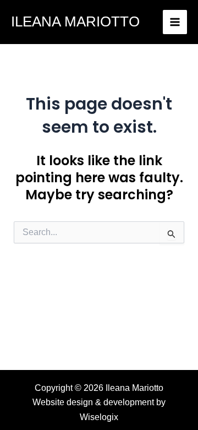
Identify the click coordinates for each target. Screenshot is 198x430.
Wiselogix (99, 417)
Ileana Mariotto (75, 21)
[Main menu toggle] (175, 22)
